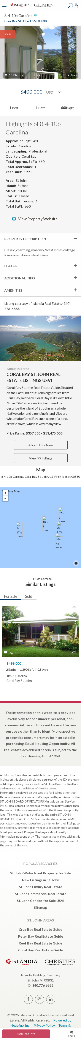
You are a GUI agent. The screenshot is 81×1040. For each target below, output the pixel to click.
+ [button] (5, 493)
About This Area (40, 445)
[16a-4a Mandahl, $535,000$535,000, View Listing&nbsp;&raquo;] (59, 540)
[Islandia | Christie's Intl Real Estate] (31, 8)
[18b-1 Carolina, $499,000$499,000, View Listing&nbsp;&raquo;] (45, 523)
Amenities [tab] (13, 290)
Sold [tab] (28, 596)
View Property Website (37, 219)
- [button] (5, 498)
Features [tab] (12, 266)
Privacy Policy (44, 1025)
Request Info (26, 1033)
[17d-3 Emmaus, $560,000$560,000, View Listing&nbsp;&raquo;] (62, 514)
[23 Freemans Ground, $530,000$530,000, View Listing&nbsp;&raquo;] (60, 529)
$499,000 (13, 663)
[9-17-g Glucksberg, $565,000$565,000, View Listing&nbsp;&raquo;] (19, 529)
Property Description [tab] (25, 239)
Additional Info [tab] (19, 278)
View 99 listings (40, 458)
